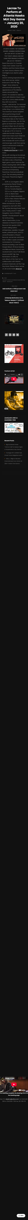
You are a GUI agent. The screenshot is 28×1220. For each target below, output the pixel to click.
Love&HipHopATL (8, 273)
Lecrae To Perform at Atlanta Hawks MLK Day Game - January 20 (14, 280)
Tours (14, 273)
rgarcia (19, 30)
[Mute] (19, 374)
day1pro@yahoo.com (12, 1099)
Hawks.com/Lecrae (10, 150)
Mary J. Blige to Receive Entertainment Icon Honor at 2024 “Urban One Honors (13, 461)
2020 (5, 278)
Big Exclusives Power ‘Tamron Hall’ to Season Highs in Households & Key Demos (14, 447)
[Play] (5, 374)
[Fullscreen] (21, 374)
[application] (14, 379)
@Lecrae (19, 269)
